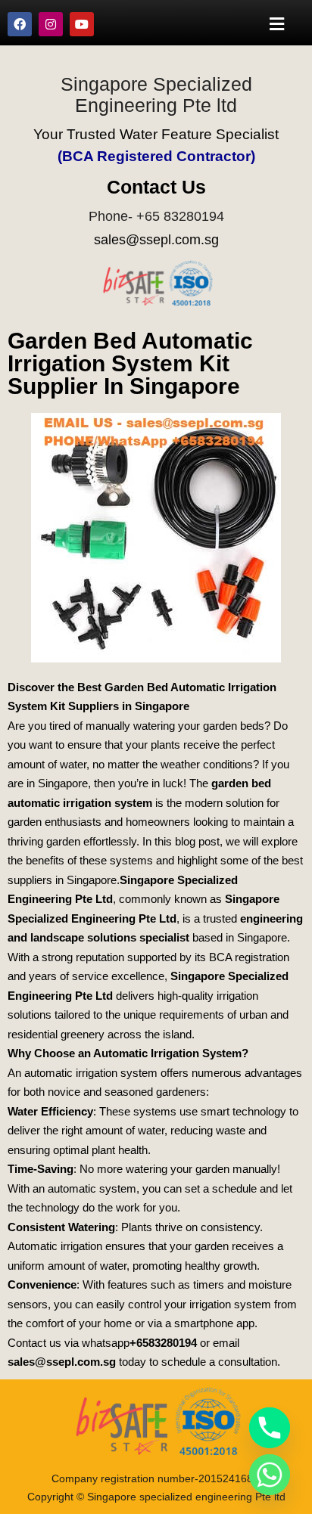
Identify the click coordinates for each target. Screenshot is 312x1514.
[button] (277, 24)
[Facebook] (20, 24)
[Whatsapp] (269, 1474)
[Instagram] (51, 24)
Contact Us (156, 186)
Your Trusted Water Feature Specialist (156, 134)
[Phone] (269, 1427)
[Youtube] (82, 24)
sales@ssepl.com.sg (156, 239)
